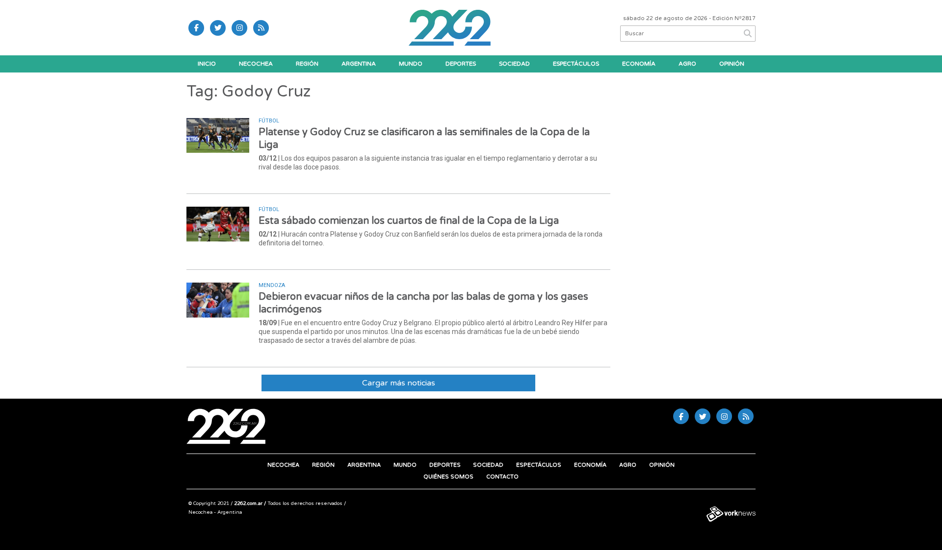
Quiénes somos (448, 477)
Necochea (256, 63)
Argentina (358, 63)
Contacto (502, 477)
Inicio (207, 63)
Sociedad (514, 63)
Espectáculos (576, 63)
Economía (638, 63)
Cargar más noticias (398, 383)
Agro (687, 63)
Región (307, 63)
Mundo (410, 63)
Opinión (731, 63)
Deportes (460, 63)
